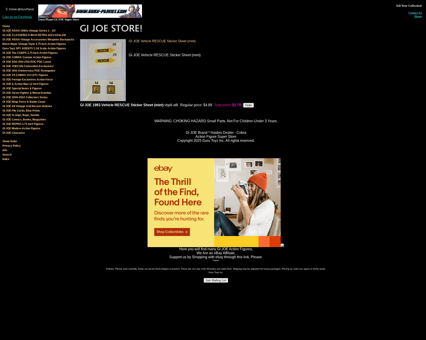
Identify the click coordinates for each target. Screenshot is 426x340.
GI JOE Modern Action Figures (21, 128)
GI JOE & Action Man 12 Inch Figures (25, 84)
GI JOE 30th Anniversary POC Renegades (28, 70)
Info (4, 150)
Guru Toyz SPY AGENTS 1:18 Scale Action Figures (34, 48)
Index (5, 159)
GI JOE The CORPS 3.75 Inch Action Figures (30, 52)
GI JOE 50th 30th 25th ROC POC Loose (26, 61)
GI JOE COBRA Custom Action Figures (26, 57)
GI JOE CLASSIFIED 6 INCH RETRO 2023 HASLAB (34, 35)
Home (418, 16)
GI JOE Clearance (13, 132)
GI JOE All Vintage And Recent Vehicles (27, 106)
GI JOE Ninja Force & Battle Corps (23, 101)
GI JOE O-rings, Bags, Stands (20, 115)
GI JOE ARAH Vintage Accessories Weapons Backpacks (38, 39)
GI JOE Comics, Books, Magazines (24, 119)
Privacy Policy (11, 145)
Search (7, 154)
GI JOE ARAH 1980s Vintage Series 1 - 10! (29, 30)
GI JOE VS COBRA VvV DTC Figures (25, 75)
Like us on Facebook (17, 17)
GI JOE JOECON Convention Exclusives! (28, 66)
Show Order (9, 141)
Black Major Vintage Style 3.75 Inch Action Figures (34, 44)
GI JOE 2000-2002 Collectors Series (25, 97)
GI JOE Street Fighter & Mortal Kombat (26, 92)
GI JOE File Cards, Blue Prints (21, 110)
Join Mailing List (215, 280)
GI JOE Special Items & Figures (22, 88)
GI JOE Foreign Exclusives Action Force (27, 79)
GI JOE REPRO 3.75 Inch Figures (22, 124)
